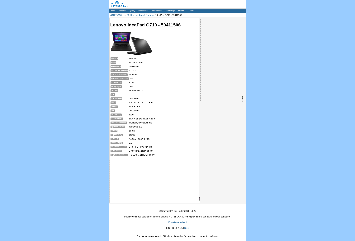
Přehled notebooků (136, 15)
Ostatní (181, 11)
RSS (186, 228)
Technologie (170, 11)
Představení (143, 11)
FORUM (191, 11)
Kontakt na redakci (177, 222)
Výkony (132, 11)
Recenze (122, 11)
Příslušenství (156, 11)
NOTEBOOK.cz (117, 15)
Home (113, 11)
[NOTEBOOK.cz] (119, 7)
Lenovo (150, 15)
